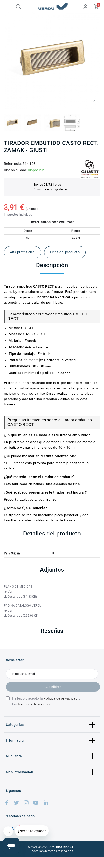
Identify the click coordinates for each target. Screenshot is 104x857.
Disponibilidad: (15, 170)
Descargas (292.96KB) (22, 615)
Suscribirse (53, 687)
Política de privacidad (61, 698)
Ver (9, 591)
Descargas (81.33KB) (22, 596)
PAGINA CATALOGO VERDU (22, 605)
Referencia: (13, 164)
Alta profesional (22, 252)
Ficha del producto (65, 252)
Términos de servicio (34, 704)
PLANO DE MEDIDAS (18, 586)
